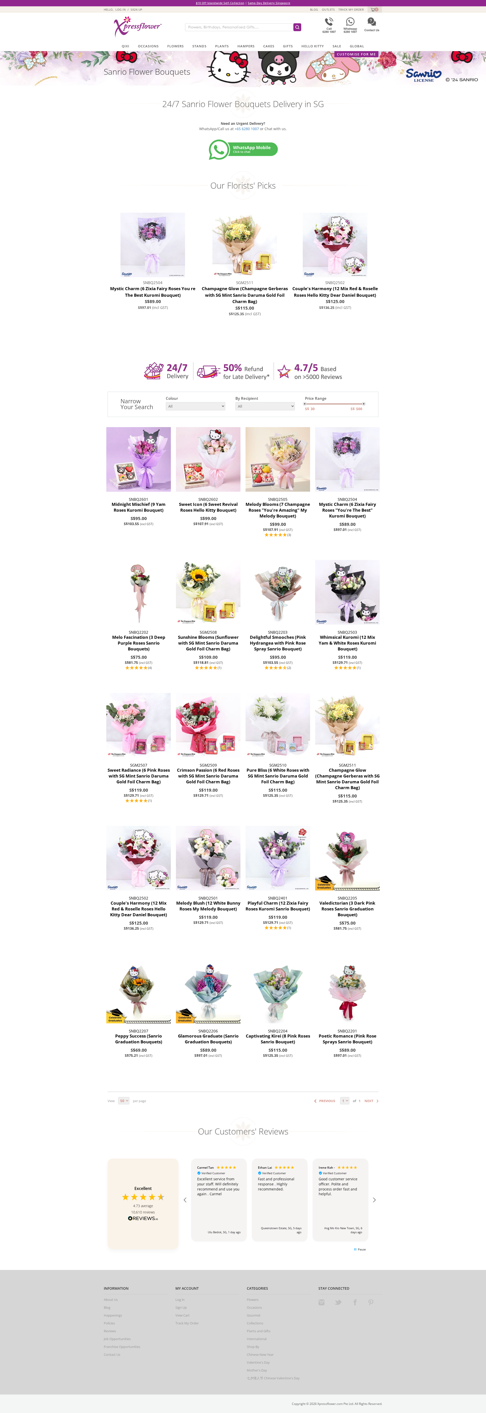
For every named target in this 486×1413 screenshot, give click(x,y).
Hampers (246, 46)
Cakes (268, 46)
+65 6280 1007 (247, 128)
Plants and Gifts (258, 1331)
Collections (255, 1323)
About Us (111, 1299)
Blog (314, 9)
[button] (278, 535)
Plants (222, 46)
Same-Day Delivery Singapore (269, 3)
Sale (337, 46)
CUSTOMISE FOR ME (356, 54)
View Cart (182, 1315)
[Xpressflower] (136, 26)
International (257, 1339)
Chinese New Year (260, 1354)
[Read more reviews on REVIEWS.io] (143, 1219)
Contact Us (112, 1354)
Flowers (175, 46)
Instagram (321, 1302)
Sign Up (137, 9)
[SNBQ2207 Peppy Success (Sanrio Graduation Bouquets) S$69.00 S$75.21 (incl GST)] (138, 991)
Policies (109, 1323)
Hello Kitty (312, 46)
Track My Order (351, 9)
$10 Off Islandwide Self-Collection (220, 3)
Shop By (253, 1346)
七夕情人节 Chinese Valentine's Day (273, 1378)
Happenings (113, 1315)
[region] (279, 1199)
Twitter (338, 1302)
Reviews (110, 1331)
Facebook (355, 1302)
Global (357, 46)
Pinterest (371, 1302)
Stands (199, 46)
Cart (372, 9)
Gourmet (253, 1315)
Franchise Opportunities (122, 1346)
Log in (120, 9)
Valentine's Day (258, 1362)
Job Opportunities (117, 1339)
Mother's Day (257, 1370)
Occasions (148, 46)
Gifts (288, 46)
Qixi (125, 46)
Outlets (328, 9)
